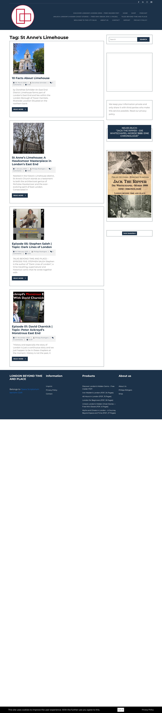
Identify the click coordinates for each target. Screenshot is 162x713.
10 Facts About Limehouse (31, 78)
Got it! (120, 710)
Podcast (143, 13)
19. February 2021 (21, 251)
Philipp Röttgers (125, 390)
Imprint (126, 20)
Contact (116, 20)
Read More (20, 110)
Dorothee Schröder (39, 82)
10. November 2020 (22, 338)
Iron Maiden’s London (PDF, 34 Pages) (98, 393)
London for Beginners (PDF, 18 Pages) (97, 400)
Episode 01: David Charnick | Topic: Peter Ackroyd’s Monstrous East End (32, 330)
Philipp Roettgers (39, 169)
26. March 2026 (21, 82)
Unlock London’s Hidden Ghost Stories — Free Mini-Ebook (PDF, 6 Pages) (85, 16)
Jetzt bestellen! (129, 233)
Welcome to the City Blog (85, 20)
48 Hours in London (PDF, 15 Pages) (96, 396)
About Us (104, 20)
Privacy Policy (140, 20)
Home (125, 13)
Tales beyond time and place (134, 16)
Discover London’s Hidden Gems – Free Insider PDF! (96, 13)
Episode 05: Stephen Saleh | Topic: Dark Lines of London (32, 245)
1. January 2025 (21, 169)
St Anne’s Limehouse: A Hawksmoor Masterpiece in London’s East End (31, 161)
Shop (133, 13)
